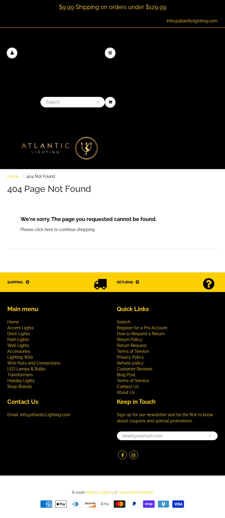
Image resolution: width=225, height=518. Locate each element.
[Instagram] (133, 454)
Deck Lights (18, 333)
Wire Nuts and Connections (33, 363)
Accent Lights (20, 327)
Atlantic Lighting (100, 492)
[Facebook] (122, 454)
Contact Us (128, 386)
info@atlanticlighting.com (192, 20)
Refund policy (130, 363)
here (49, 229)
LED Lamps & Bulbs (26, 369)
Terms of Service (133, 351)
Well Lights (18, 345)
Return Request (131, 345)
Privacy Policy (130, 357)
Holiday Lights (21, 380)
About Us (126, 392)
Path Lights (18, 339)
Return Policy (129, 339)
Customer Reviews (134, 369)
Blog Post (126, 374)
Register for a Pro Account (142, 327)
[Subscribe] (210, 435)
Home (13, 176)
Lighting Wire (20, 357)
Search (123, 322)
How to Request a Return (141, 333)
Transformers (20, 374)
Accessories (18, 351)
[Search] (98, 102)
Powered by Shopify (135, 492)
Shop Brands (19, 386)
